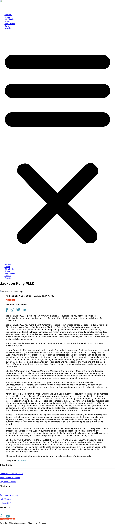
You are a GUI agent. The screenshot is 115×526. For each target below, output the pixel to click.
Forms (7, 21)
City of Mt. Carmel (8, 482)
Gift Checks (9, 19)
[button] (57, 146)
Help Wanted (9, 24)
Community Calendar (9, 495)
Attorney (21, 460)
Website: (10, 300)
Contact (7, 26)
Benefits (7, 28)
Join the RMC (5, 503)
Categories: (11, 460)
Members (8, 15)
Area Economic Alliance (10, 478)
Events (7, 17)
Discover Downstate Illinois (11, 474)
